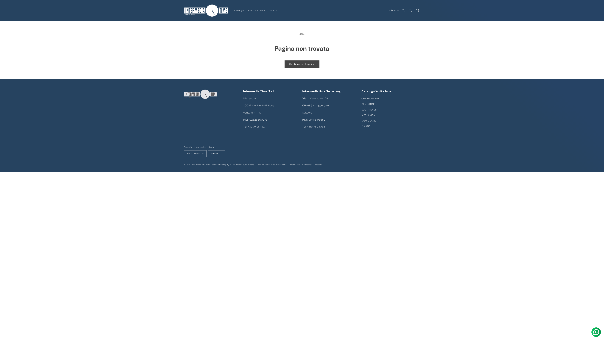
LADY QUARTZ (369, 120)
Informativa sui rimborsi (301, 165)
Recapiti (318, 165)
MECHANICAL (368, 115)
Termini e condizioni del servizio (272, 165)
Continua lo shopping (302, 64)
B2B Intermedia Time (201, 165)
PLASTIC (365, 126)
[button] (403, 10)
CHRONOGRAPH (370, 98)
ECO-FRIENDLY (369, 109)
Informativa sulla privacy (243, 165)
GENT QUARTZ (369, 104)
